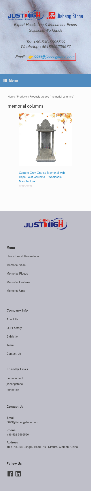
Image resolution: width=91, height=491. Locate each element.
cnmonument (15, 378)
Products (22, 96)
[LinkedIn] (18, 473)
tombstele (13, 390)
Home (11, 96)
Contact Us (14, 353)
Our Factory (14, 328)
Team (10, 345)
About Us (13, 319)
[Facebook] (10, 473)
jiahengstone (15, 384)
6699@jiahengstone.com (54, 56)
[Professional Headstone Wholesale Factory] (45, 15)
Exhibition (13, 336)
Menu (13, 80)
